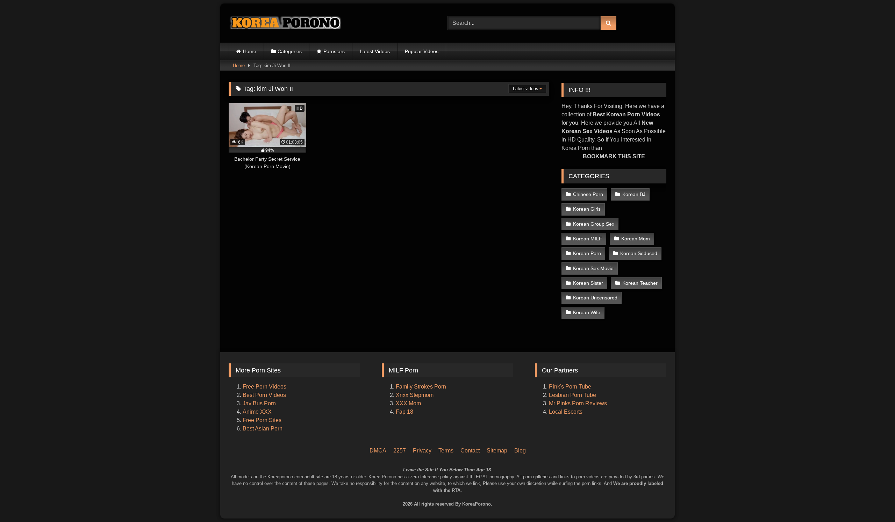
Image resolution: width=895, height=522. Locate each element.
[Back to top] (880, 487)
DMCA (378, 451)
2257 (399, 451)
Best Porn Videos (264, 395)
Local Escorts (565, 412)
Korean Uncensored (595, 297)
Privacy (422, 451)
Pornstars (334, 51)
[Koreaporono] (285, 23)
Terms (445, 451)
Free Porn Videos (264, 387)
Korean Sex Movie (593, 268)
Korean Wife (586, 312)
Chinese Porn (588, 194)
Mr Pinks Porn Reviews (578, 403)
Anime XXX (257, 412)
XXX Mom (409, 403)
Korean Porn (587, 253)
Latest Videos (375, 51)
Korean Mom (635, 238)
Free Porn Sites (262, 420)
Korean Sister (588, 283)
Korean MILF (587, 238)
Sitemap (497, 451)
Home (249, 51)
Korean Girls (587, 209)
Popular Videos (421, 51)
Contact (470, 451)
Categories (290, 51)
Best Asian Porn (262, 429)
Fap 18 (404, 412)
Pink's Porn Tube (570, 387)
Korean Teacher (640, 283)
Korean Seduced (638, 253)
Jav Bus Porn (259, 403)
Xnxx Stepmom (415, 395)
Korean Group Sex (593, 224)
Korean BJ (633, 194)
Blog (520, 451)
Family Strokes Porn (421, 387)
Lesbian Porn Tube (572, 395)
